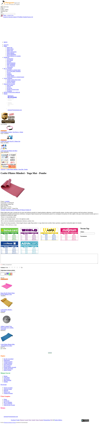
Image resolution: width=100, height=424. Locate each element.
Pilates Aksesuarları (11, 51)
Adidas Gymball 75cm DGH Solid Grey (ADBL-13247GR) (7, 328)
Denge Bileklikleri (11, 54)
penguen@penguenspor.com (15, 110)
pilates (41, 350)
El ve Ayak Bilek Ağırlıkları (14, 71)
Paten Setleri (10, 85)
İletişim (5, 93)
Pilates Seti (9, 47)
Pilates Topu (10, 50)
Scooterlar (9, 91)
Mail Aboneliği (7, 380)
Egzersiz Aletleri (11, 82)
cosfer (37, 350)
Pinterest (22, 420)
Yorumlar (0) (18, 209)
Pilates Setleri (10, 49)
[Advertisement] (50, 29)
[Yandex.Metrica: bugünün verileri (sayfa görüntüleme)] (57, 420)
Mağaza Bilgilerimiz (12, 96)
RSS (51, 420)
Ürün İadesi (7, 377)
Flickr (29, 420)
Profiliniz (20, 17)
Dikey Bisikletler (11, 64)
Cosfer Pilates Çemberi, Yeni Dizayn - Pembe (12, 132)
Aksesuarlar (10, 67)
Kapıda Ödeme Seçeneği (10, 367)
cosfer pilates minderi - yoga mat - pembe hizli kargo (45, 351)
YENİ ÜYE (10, 15)
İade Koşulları (7, 366)
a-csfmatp (33, 350)
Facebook (13, 420)
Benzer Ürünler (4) (26, 209)
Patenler (9, 86)
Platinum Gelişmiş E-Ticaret (10, 422)
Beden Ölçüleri (7, 370)
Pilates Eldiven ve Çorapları (14, 56)
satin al (90, 350)
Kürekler (9, 61)
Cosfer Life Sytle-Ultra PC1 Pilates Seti (10, 141)
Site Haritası (7, 379)
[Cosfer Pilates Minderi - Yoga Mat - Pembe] (13, 200)
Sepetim (25, 17)
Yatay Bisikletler (11, 65)
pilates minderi (55, 350)
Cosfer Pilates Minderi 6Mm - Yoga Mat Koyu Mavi (8, 345)
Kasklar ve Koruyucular (13, 89)
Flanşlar (9, 72)
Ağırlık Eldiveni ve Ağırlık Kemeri (15, 77)
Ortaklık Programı (8, 393)
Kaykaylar (9, 88)
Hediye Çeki (7, 392)
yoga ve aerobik (48, 350)
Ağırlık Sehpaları (11, 81)
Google (26, 420)
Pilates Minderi (10, 53)
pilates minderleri (64, 350)
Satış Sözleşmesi (8, 364)
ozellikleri (95, 350)
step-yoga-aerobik (73, 350)
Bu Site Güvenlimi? (9, 359)
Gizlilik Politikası (8, 363)
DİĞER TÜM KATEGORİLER (12, 92)
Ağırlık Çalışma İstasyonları (14, 79)
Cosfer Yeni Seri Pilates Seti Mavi (9, 150)
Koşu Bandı (10, 60)
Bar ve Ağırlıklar (8, 68)
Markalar (6, 390)
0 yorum (9, 208)
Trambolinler (10, 58)
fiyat (87, 350)
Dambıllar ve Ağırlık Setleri (13, 70)
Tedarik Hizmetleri (8, 368)
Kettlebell (9, 74)
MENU (6, 42)
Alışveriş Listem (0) (13, 17)
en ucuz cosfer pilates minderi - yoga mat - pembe (18, 350)
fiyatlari (80, 350)
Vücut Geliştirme (8, 78)
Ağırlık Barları (10, 75)
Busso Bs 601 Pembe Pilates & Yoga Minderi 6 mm (8, 293)
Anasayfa (5, 17)
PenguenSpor (47, 420)
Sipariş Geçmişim (8, 387)
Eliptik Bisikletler (11, 63)
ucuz (84, 350)
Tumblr (33, 420)
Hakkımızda (7, 360)
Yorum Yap (15, 208)
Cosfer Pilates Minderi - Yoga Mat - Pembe (17, 169)
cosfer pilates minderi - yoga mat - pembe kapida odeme (17, 351)
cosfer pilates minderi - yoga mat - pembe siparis (70, 351)
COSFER (7, 201)
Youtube (41, 420)
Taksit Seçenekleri (10, 209)
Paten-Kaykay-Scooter (9, 84)
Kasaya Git (30, 17)
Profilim (6, 381)
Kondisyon (6, 57)
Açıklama (3, 209)
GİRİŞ (4, 15)
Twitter (18, 420)
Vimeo (37, 420)
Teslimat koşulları (8, 361)
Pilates (5, 46)
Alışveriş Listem (8, 389)
